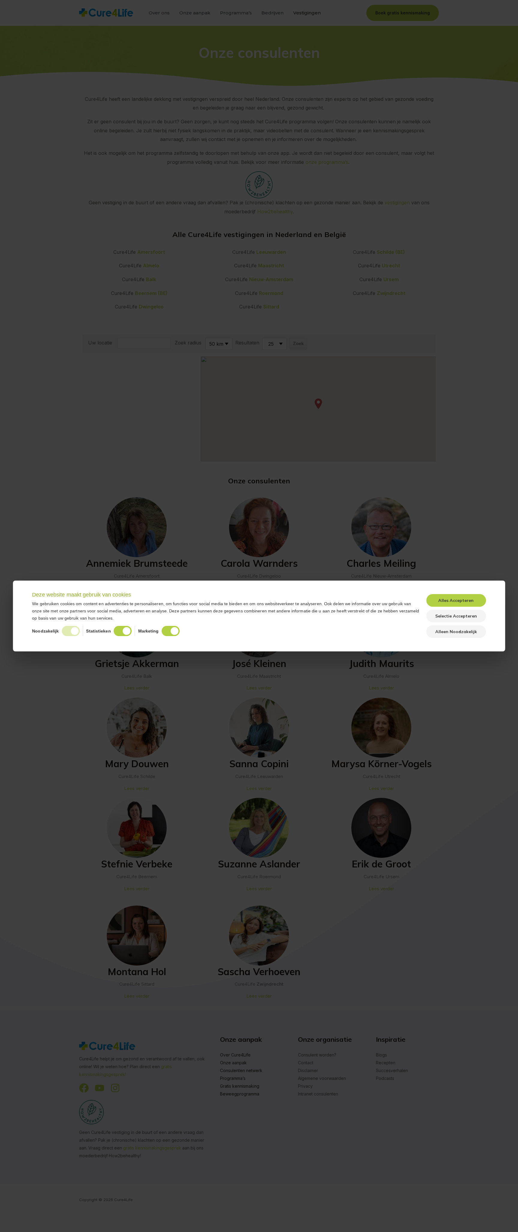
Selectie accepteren (456, 616)
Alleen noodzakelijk (456, 631)
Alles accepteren (456, 600)
